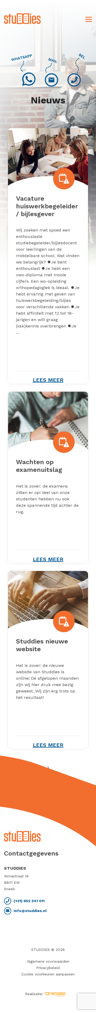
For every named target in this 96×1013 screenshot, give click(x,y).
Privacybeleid (48, 968)
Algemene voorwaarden (48, 961)
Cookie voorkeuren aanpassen (48, 974)
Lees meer (48, 380)
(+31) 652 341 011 (29, 901)
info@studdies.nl (30, 911)
